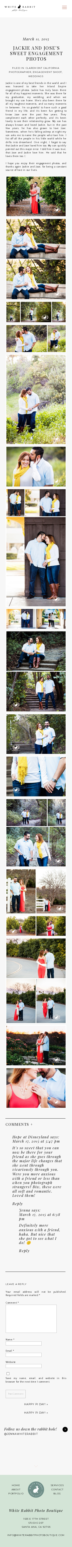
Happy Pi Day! (35, 1404)
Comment (12, 1302)
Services (57, 1485)
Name (10, 1339)
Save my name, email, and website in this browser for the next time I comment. (36, 1380)
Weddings (35, 76)
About (16, 1489)
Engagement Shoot (47, 72)
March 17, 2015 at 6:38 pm (39, 1216)
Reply (17, 1203)
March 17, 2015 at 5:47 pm (36, 1141)
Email (10, 1351)
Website (11, 1362)
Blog (57, 1493)
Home (16, 1485)
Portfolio (15, 1493)
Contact (57, 1489)
